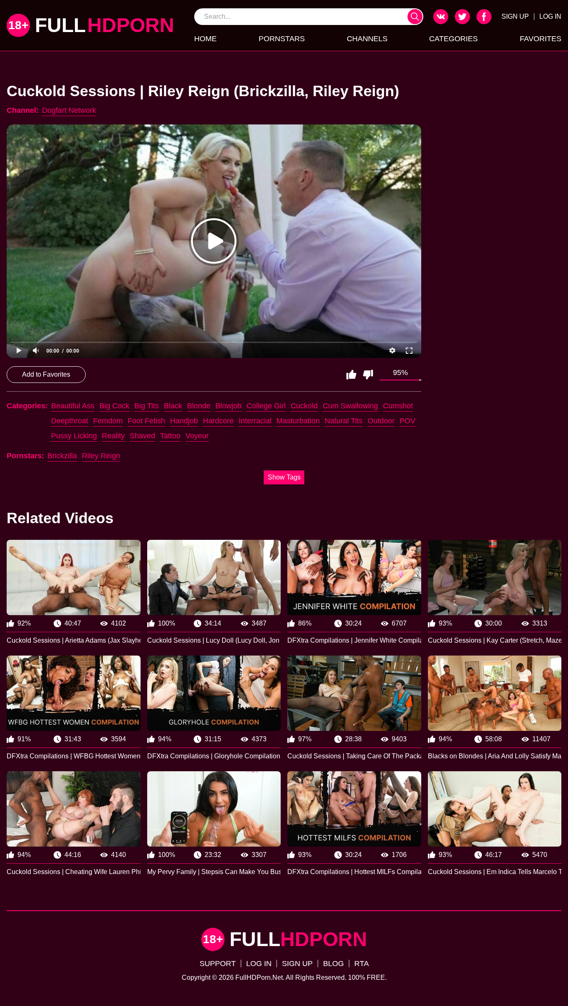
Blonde (198, 406)
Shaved (142, 436)
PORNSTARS (282, 38)
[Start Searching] (414, 16)
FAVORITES (540, 38)
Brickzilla (62, 456)
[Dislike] (368, 375)
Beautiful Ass (72, 406)
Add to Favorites (46, 374)
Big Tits (146, 406)
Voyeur (197, 436)
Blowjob (228, 406)
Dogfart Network (69, 110)
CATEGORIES (453, 38)
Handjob (184, 421)
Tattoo (170, 436)
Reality (113, 436)
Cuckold (304, 406)
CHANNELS (367, 38)
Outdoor (381, 421)
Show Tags (284, 477)
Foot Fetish (146, 421)
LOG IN (550, 16)
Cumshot (398, 406)
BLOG (333, 963)
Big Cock (114, 406)
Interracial (255, 421)
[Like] (351, 375)
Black (173, 406)
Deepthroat (69, 421)
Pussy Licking (74, 436)
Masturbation (298, 421)
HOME (205, 38)
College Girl (266, 406)
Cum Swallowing (350, 406)
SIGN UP (515, 16)
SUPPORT (218, 963)
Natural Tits (344, 421)
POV (407, 421)
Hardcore (218, 421)
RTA (361, 963)
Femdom (108, 421)
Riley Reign (101, 456)
